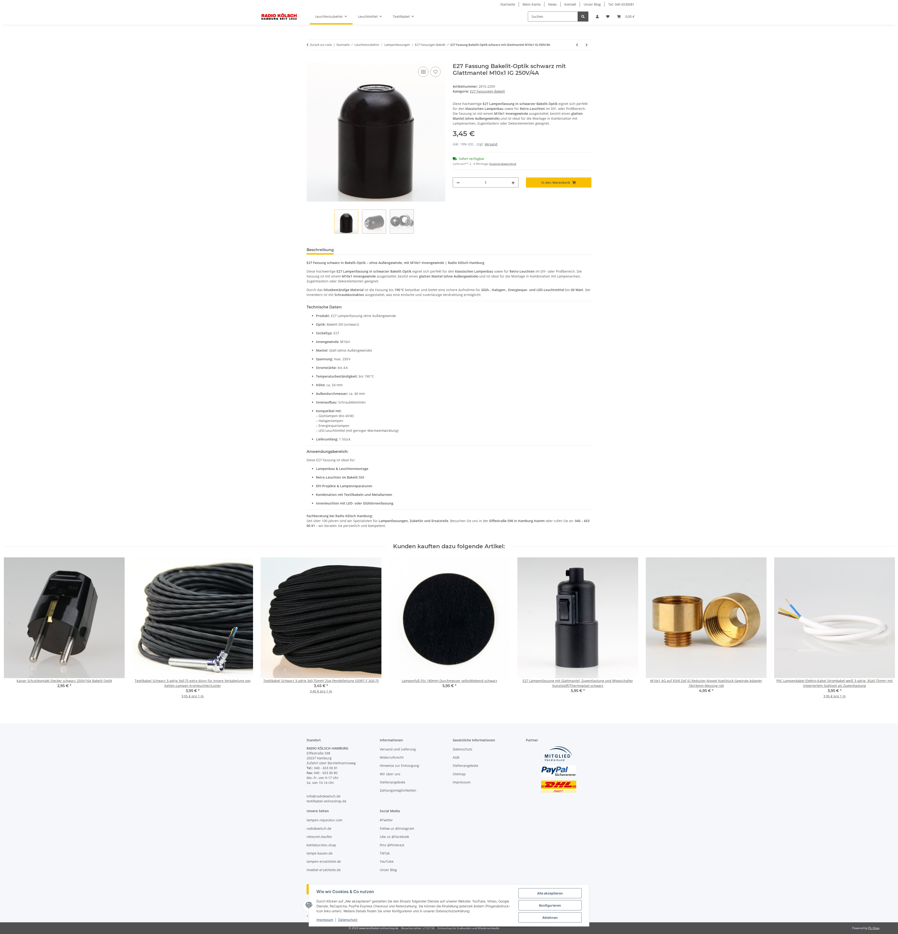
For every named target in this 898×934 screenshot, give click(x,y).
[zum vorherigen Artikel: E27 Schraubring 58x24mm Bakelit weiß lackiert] (577, 45)
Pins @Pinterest (392, 845)
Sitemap (459, 774)
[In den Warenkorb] (310, 60)
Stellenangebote (392, 782)
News (552, 4)
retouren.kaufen (319, 836)
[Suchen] (583, 16)
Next (887, 631)
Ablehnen (550, 918)
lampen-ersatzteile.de (324, 861)
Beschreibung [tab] (320, 250)
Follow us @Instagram (397, 828)
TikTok (385, 853)
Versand (491, 144)
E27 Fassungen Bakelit (487, 91)
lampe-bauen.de (320, 853)
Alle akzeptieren (550, 893)
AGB (456, 757)
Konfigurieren (550, 905)
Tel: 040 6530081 (621, 4)
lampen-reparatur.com (324, 820)
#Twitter (386, 820)
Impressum (324, 920)
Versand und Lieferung (398, 749)
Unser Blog (592, 4)
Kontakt (570, 4)
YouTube (387, 861)
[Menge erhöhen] (513, 182)
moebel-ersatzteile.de (324, 870)
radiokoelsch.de (319, 828)
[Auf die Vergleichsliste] (423, 72)
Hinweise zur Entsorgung (399, 765)
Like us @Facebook (394, 836)
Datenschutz (348, 920)
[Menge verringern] (458, 182)
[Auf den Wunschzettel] (435, 72)
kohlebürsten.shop (321, 845)
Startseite (507, 4)
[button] (597, 16)
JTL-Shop (873, 928)
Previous (11, 631)
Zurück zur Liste (321, 45)
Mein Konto (532, 4)
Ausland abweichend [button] (502, 164)
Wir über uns (390, 774)
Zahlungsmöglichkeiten (398, 790)
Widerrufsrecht (392, 757)
